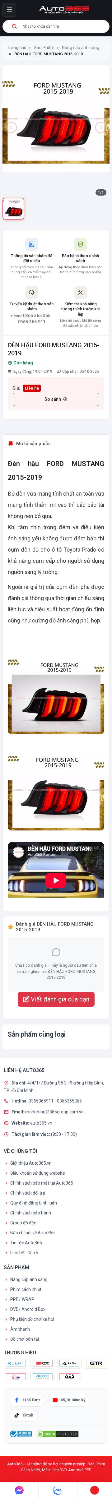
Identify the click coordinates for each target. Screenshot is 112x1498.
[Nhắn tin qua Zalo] (58, 1490)
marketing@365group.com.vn (54, 1111)
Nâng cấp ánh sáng (29, 1279)
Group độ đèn (23, 1222)
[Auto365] (64, 9)
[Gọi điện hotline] (94, 1490)
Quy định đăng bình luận (33, 1202)
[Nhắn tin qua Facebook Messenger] (19, 1490)
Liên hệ (32, 388)
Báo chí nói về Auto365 (32, 1232)
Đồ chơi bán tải (24, 1339)
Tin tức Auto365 (26, 1242)
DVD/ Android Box (27, 1309)
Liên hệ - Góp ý (24, 1252)
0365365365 (69, 1100)
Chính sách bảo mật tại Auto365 (41, 1183)
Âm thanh (20, 1329)
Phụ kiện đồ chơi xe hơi (32, 1319)
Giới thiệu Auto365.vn (31, 1163)
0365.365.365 (36, 315)
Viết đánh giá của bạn (59, 999)
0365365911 (41, 1100)
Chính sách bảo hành (30, 1212)
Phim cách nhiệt (25, 1289)
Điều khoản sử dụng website (37, 1173)
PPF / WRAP (22, 1299)
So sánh (52, 399)
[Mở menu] (9, 10)
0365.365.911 (31, 321)
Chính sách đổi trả (27, 1193)
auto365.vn (41, 1122)
